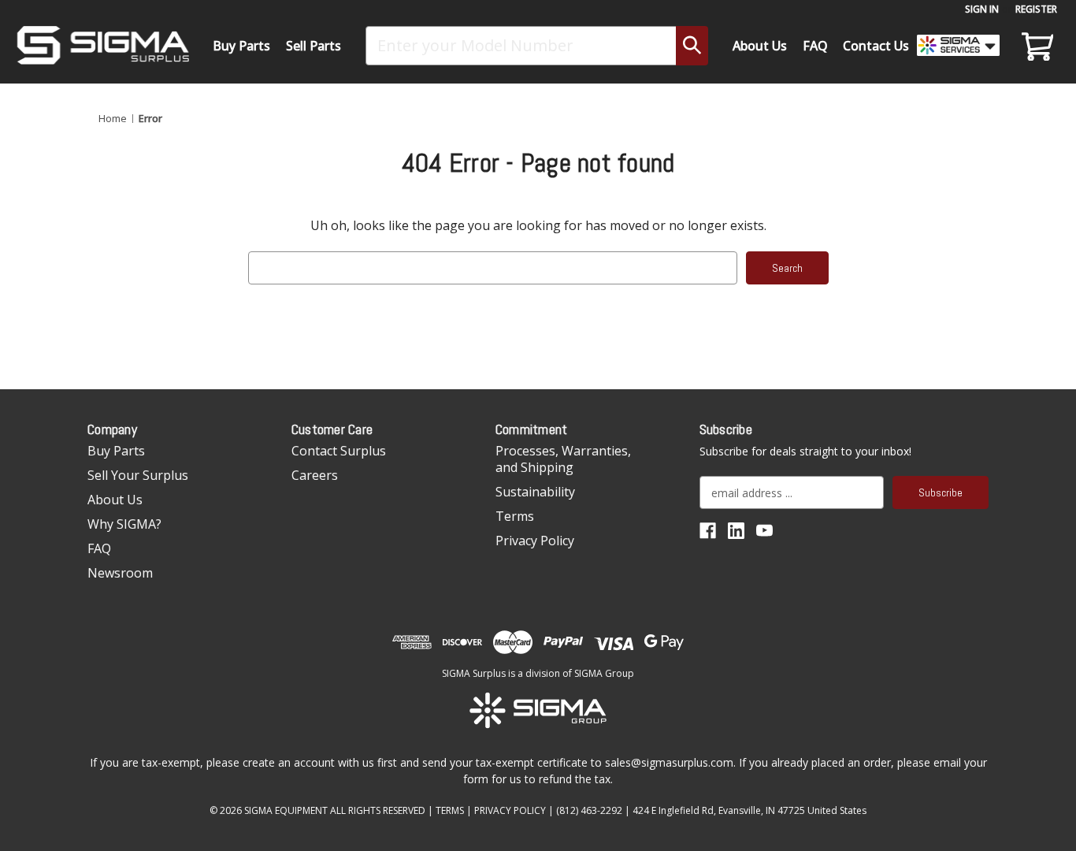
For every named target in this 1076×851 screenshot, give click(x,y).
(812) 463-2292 (589, 810)
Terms (514, 516)
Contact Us (876, 45)
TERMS (450, 810)
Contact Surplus (338, 450)
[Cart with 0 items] (1035, 45)
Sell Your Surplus (137, 475)
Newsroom (120, 573)
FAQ (815, 45)
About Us (760, 45)
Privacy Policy (534, 540)
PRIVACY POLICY (510, 810)
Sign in (982, 9)
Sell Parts (313, 45)
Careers (314, 475)
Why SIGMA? (124, 524)
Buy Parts (241, 45)
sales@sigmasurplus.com (669, 762)
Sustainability (535, 491)
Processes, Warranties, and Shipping (563, 459)
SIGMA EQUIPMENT (286, 810)
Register (1036, 9)
